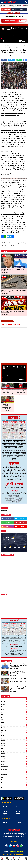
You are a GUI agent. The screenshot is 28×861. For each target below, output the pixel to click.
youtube (22, 526)
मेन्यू (26, 859)
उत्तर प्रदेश (11, 5)
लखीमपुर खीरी (14, 766)
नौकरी (14, 725)
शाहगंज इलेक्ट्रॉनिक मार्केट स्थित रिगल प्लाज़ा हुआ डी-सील (20, 392)
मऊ (14, 748)
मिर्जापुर (14, 753)
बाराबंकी (14, 743)
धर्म (14, 722)
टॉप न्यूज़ (5, 806)
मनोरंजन (14, 751)
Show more (24, 251)
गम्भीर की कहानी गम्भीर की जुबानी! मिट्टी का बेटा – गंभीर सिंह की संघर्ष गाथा (18, 688)
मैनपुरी (14, 759)
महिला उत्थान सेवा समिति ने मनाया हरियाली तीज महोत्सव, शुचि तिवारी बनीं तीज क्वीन (7, 407)
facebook (8, 518)
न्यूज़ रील (20, 859)
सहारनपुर (14, 780)
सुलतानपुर (14, 782)
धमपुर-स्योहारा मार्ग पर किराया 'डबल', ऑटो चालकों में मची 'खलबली (7, 392)
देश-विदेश (19, 5)
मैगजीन (17, 806)
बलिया (14, 740)
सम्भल (14, 777)
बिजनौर (14, 746)
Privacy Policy (6, 824)
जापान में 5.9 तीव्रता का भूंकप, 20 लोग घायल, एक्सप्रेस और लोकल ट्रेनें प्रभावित (13, 291)
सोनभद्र (14, 785)
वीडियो (7, 859)
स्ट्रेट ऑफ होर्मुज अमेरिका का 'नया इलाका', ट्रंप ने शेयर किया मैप (13, 270)
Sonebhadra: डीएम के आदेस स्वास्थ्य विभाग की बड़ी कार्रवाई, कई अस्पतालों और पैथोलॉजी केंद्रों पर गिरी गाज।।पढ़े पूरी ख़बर (18, 680)
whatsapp (8, 522)
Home (2, 46)
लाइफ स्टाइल (14, 769)
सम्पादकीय (4, 510)
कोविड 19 (18, 811)
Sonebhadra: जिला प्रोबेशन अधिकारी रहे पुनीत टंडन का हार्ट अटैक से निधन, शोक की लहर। (18, 673)
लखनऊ (14, 764)
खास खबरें (18, 814)
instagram (8, 526)
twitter (22, 518)
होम (2, 859)
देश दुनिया (5, 814)
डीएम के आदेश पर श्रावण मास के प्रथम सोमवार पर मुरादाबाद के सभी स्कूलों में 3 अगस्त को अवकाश (18, 665)
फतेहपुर (14, 735)
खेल (14, 714)
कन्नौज (14, 709)
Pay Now (23, 20)
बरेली (14, 738)
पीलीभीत (14, 727)
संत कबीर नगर (14, 772)
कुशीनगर (14, 712)
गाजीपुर (14, 717)
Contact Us (18, 822)
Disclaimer (18, 824)
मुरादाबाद (14, 756)
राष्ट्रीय (4, 5)
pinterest (21, 522)
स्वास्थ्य (14, 787)
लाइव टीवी (13, 859)
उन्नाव (14, 707)
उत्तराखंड (14, 704)
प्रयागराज (14, 733)
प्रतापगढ (14, 730)
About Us (5, 822)
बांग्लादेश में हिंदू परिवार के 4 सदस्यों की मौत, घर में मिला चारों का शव (12, 312)
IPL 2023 (5, 809)
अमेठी (14, 699)
